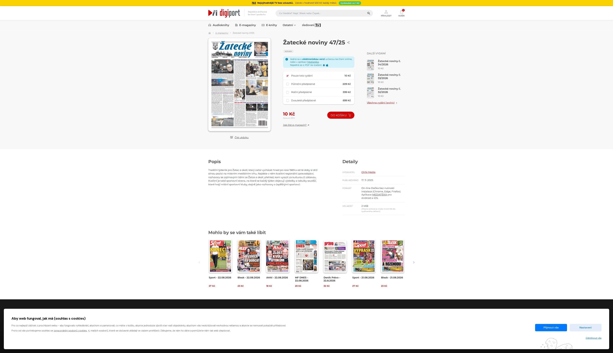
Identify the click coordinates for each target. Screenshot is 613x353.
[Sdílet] (348, 42)
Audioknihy (221, 25)
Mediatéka (313, 62)
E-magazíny (247, 25)
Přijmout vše (551, 327)
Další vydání (376, 53)
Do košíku (339, 115)
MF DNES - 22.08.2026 (301, 279)
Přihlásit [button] (386, 16)
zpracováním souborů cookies (70, 330)
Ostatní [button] (288, 25)
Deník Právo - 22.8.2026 (332, 279)
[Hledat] (370, 13)
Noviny (288, 51)
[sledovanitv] (311, 25)
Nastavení (585, 327)
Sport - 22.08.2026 (220, 277)
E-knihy (271, 25)
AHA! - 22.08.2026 (277, 277)
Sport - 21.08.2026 (363, 277)
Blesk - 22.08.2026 (249, 277)
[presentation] (199, 262)
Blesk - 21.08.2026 (392, 277)
